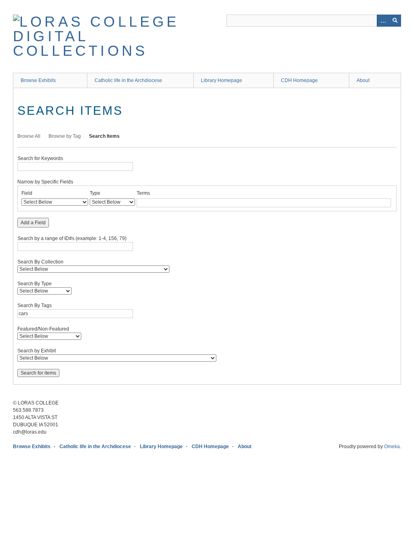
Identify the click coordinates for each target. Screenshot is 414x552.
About (363, 80)
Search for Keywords (40, 158)
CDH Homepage (299, 80)
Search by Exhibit (36, 351)
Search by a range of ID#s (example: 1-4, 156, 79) (72, 238)
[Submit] (395, 21)
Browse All (28, 136)
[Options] (383, 21)
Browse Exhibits (38, 80)
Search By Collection (40, 262)
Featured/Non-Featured (43, 329)
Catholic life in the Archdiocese (128, 80)
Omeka (392, 446)
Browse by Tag (65, 136)
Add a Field (33, 222)
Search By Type (34, 284)
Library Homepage (221, 80)
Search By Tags (34, 305)
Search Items (104, 136)
